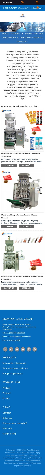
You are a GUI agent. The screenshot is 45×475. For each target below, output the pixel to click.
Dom (4, 34)
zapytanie (9, 165)
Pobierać (6, 393)
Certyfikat (6, 413)
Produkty (15, 34)
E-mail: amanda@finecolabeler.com (16, 337)
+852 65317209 (10, 8)
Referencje (7, 418)
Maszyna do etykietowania (14, 363)
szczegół (26, 165)
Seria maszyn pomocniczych (15, 368)
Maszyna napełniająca (12, 373)
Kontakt (5, 398)
